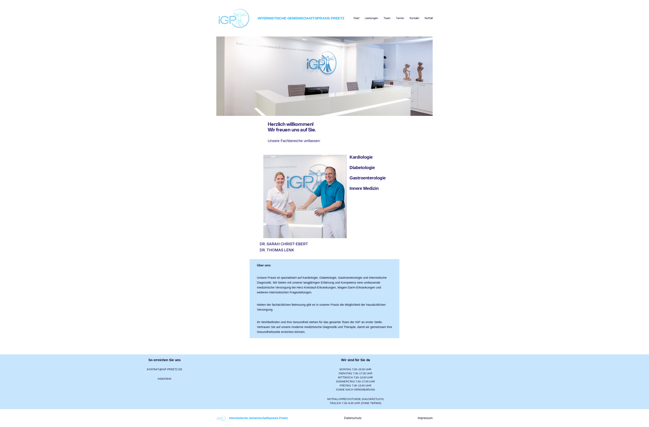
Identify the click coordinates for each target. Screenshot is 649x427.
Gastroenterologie (368, 177)
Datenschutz (353, 418)
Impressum (425, 418)
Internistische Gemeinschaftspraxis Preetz (301, 18)
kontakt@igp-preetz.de (164, 369)
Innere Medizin (364, 188)
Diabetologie (362, 167)
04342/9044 (164, 378)
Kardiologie (361, 157)
